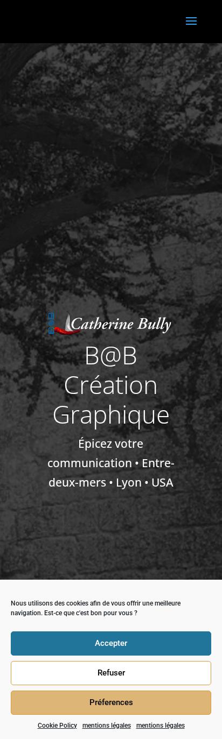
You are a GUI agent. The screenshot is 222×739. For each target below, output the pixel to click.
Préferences (111, 702)
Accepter (111, 643)
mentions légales (106, 725)
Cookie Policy (57, 725)
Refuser (111, 673)
